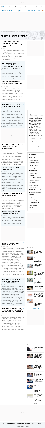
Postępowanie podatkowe (34, 180)
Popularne (31, 111)
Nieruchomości (34, 10)
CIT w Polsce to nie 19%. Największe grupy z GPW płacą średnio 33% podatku (35, 133)
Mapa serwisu (29, 424)
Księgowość (3, 10)
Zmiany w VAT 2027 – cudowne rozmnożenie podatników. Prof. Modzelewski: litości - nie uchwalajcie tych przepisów (35, 124)
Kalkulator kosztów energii (34, 165)
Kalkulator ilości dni (33, 173)
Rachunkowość (32, 179)
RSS (12, 424)
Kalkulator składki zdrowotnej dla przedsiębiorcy (35, 156)
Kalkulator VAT (32, 168)
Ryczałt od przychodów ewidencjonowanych (33, 200)
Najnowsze (36, 111)
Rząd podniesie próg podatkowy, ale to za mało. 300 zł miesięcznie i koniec (35, 121)
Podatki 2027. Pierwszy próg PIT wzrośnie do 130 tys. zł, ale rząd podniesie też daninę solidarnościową (35, 139)
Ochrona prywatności (10, 423)
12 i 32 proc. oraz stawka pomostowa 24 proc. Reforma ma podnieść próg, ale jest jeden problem (35, 127)
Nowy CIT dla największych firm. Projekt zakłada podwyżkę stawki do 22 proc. (36, 145)
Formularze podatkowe (33, 185)
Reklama (22, 424)
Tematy (13, 31)
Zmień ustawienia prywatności (23, 423)
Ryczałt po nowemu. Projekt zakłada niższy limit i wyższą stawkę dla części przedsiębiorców (36, 149)
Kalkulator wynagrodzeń (33, 160)
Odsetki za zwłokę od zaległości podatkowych (35, 193)
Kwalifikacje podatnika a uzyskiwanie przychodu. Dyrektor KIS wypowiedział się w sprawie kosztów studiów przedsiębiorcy (35, 130)
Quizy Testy (31, 207)
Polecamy (29, 345)
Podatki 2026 (30, 247)
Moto (29, 10)
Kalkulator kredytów (33, 167)
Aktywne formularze (36, 177)
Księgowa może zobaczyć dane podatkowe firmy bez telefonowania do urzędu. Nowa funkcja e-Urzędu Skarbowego (35, 115)
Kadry (7, 10)
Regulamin (34, 423)
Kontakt (16, 424)
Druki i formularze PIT (33, 182)
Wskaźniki (33, 188)
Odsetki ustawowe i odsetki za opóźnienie (35, 190)
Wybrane (40, 111)
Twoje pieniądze (25, 10)
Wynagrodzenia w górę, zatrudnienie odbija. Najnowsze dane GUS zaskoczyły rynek (35, 142)
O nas (3, 423)
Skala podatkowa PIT (33, 195)
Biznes (10, 10)
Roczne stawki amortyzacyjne (34, 202)
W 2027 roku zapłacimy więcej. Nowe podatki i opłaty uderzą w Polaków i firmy (35, 118)
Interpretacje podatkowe (33, 208)
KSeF (43, 10)
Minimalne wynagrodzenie (23, 31)
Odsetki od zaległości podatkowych (33, 171)
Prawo (20, 10)
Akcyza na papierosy (33, 205)
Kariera (39, 423)
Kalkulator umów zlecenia (34, 162)
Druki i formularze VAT (33, 183)
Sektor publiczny (15, 10)
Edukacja (39, 10)
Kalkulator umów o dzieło (34, 163)
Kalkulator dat (31, 175)
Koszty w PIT (31, 197)
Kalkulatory (33, 154)
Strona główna (3, 31)
